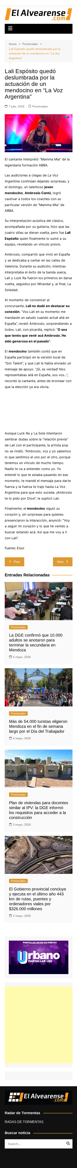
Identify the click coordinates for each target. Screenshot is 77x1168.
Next (60, 561)
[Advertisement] (38, 1024)
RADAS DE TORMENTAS (24, 1122)
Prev (17, 561)
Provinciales (40, 106)
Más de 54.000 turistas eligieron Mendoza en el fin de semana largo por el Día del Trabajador (38, 726)
